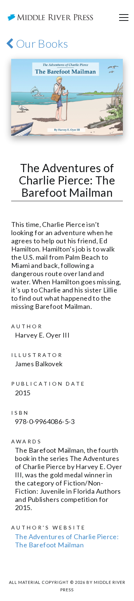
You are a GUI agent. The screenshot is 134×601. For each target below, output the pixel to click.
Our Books (40, 43)
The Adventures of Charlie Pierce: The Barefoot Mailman (67, 540)
